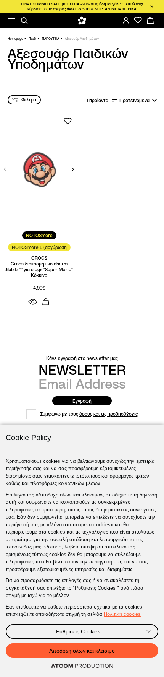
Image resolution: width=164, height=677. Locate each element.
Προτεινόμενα (134, 100)
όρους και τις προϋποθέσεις (108, 414)
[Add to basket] (45, 301)
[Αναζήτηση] (24, 20)
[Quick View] (32, 301)
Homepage (15, 39)
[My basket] (150, 20)
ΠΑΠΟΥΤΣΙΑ (50, 39)
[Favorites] (138, 20)
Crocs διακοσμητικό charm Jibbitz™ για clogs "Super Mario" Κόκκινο (39, 269)
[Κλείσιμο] (151, 6)
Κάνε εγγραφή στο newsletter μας (82, 358)
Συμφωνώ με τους (89, 414)
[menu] (11, 20)
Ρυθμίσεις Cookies (78, 631)
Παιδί (32, 39)
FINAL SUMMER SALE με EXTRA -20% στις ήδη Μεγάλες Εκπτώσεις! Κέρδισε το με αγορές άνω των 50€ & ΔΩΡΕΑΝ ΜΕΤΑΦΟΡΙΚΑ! (82, 6)
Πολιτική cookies (122, 614)
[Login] (126, 20)
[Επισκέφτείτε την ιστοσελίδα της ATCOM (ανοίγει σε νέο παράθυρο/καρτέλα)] (82, 666)
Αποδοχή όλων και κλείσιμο (82, 651)
